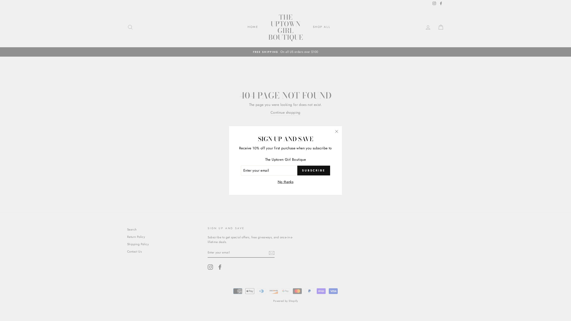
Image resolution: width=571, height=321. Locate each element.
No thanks (286, 181)
